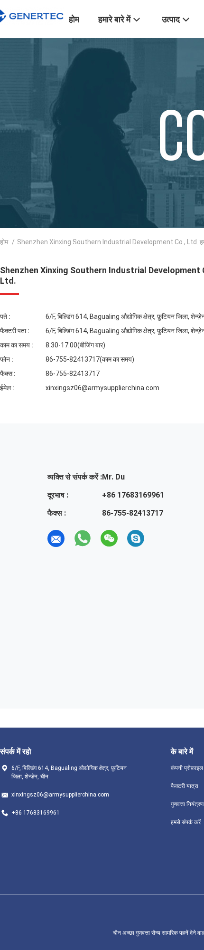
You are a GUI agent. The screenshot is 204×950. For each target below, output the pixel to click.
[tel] (162, 538)
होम (4, 242)
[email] (56, 538)
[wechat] (109, 538)
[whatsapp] (82, 538)
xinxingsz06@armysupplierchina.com (102, 388)
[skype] (135, 538)
